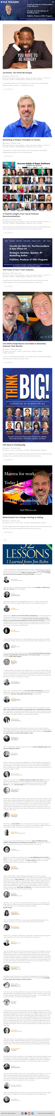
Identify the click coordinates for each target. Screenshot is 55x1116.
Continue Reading (9, 89)
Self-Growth (39, 79)
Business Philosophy (9, 78)
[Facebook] (22, 1113)
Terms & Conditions (11, 1113)
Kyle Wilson (7, 76)
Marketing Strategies (20, 79)
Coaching (27, 78)
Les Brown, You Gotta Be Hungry (17, 73)
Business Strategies (19, 78)
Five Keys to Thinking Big (14, 445)
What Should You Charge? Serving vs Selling (23, 517)
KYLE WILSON (10, 2)
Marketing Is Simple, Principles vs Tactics (21, 140)
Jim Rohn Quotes (26, 351)
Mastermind (29, 79)
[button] (53, 2)
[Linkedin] (32, 1113)
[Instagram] (26, 1113)
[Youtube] (29, 1113)
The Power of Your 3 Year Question (18, 270)
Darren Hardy (34, 78)
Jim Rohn (45, 78)
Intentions (40, 78)
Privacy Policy (4, 1113)
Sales (34, 79)
